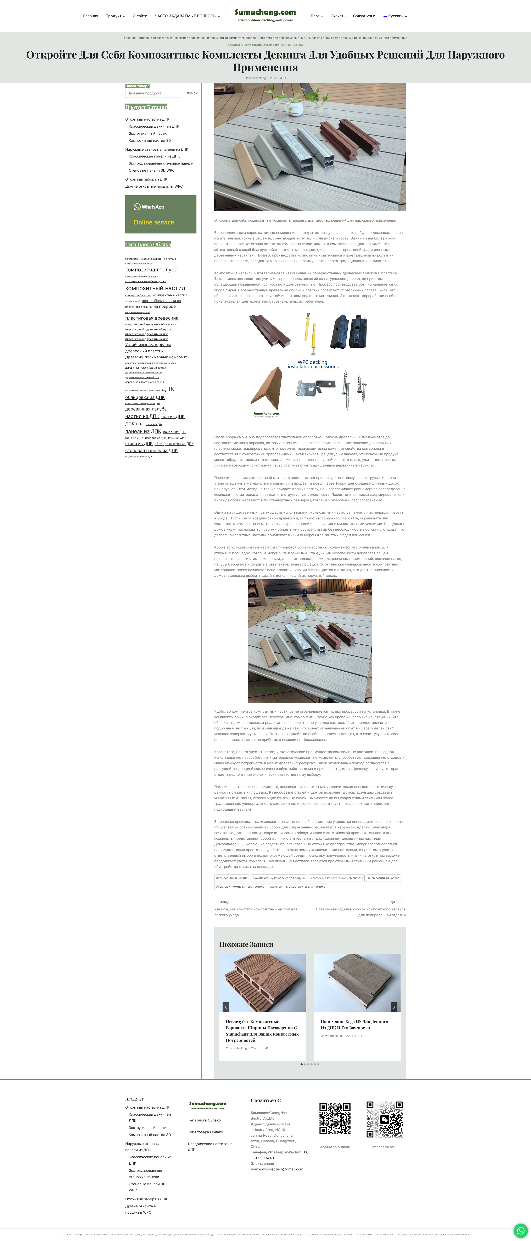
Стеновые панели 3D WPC (152, 171)
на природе (164, 306)
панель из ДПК (143, 431)
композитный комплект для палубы (279, 878)
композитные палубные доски (145, 281)
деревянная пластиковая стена (142, 390)
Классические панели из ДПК (154, 156)
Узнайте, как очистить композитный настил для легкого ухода (255, 908)
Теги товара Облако (205, 1132)
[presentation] (262, 983)
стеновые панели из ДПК (139, 456)
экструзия (169, 258)
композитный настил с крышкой (143, 258)
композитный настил (231, 878)
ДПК (168, 388)
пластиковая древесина (151, 318)
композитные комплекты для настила (297, 886)
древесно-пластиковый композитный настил (150, 363)
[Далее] (394, 1007)
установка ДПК (153, 424)
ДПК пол (134, 423)
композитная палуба (151, 269)
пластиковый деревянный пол (146, 334)
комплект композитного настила (240, 886)
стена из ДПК (139, 443)
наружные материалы (137, 312)
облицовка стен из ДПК (174, 444)
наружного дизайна (138, 307)
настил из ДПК (142, 416)
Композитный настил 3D (150, 140)
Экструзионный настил (148, 133)
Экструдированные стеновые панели (161, 163)
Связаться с (364, 16)
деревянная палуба (146, 409)
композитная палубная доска (141, 276)
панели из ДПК (174, 432)
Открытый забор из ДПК (146, 179)
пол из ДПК (173, 416)
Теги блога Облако (204, 1120)
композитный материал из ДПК (142, 403)
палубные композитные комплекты (337, 878)
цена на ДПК (134, 438)
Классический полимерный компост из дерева (265, 44)
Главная (90, 16)
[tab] (302, 1064)
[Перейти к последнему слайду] (226, 1007)
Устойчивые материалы (148, 344)
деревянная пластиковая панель (145, 382)
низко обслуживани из (161, 301)
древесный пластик (144, 350)
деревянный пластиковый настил (145, 367)
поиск (192, 93)
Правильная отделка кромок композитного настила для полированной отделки (361, 908)
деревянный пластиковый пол (142, 377)
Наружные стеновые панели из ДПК (156, 149)
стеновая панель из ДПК (151, 450)
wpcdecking (257, 78)
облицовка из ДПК (145, 397)
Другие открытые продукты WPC (154, 186)
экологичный (132, 301)
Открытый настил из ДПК (147, 119)
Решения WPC (177, 438)
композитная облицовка (138, 263)
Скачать (338, 16)
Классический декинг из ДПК (154, 126)
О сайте (140, 16)
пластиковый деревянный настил (150, 324)
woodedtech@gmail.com (282, 1169)
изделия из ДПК (155, 438)
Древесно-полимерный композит (156, 357)
